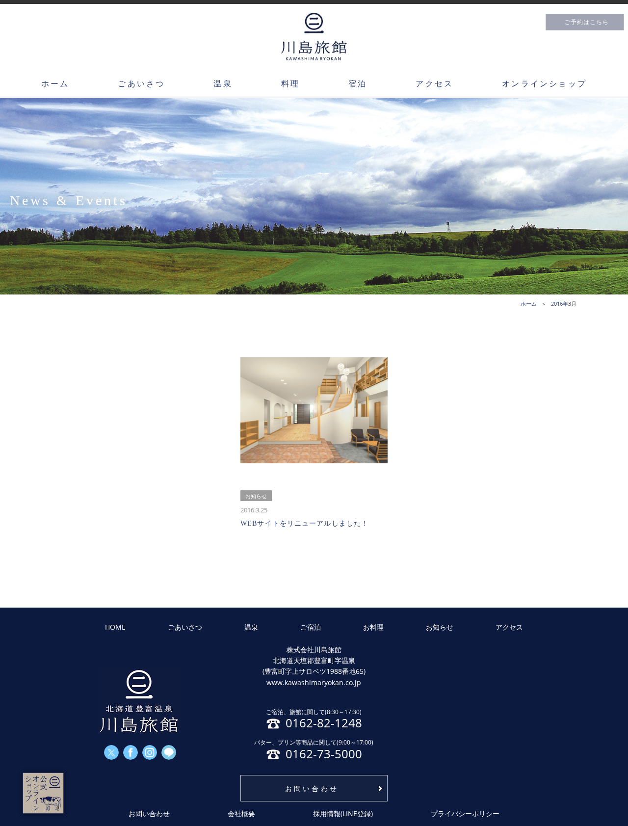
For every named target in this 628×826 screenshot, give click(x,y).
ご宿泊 (310, 627)
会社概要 (241, 813)
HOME (115, 627)
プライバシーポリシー (465, 813)
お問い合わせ (312, 788)
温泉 (222, 83)
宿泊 (357, 83)
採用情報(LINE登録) (343, 813)
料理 (290, 83)
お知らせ (439, 627)
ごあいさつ (141, 83)
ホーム (55, 83)
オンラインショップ (544, 83)
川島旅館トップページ (314, 36)
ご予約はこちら (586, 22)
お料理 (373, 627)
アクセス (434, 83)
